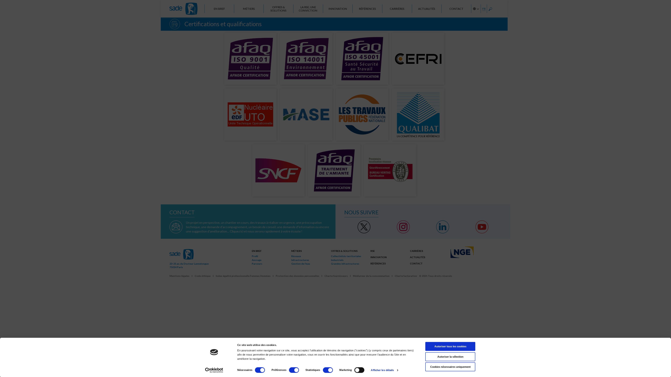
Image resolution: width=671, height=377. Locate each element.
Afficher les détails (382, 370)
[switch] (294, 370)
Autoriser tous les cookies (450, 346)
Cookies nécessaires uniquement (450, 366)
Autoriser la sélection (450, 356)
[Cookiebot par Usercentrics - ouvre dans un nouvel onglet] (214, 370)
